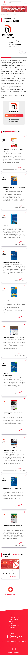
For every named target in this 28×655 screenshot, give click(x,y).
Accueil (3, 14)
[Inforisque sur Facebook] (8, 638)
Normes (11, 621)
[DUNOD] (4, 140)
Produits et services (14, 617)
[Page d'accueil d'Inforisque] (5, 3)
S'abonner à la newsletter (14, 652)
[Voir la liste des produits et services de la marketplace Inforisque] (14, 9)
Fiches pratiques (13, 619)
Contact (11, 623)
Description (6, 56)
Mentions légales (10, 641)
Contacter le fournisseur (15, 115)
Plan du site (12, 627)
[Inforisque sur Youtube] (20, 638)
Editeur (8, 14)
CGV (17, 641)
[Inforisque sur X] (12, 638)
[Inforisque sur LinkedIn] (16, 638)
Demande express (20, 169)
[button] (2, 9)
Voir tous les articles (10, 594)
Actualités (11, 615)
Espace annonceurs (14, 625)
